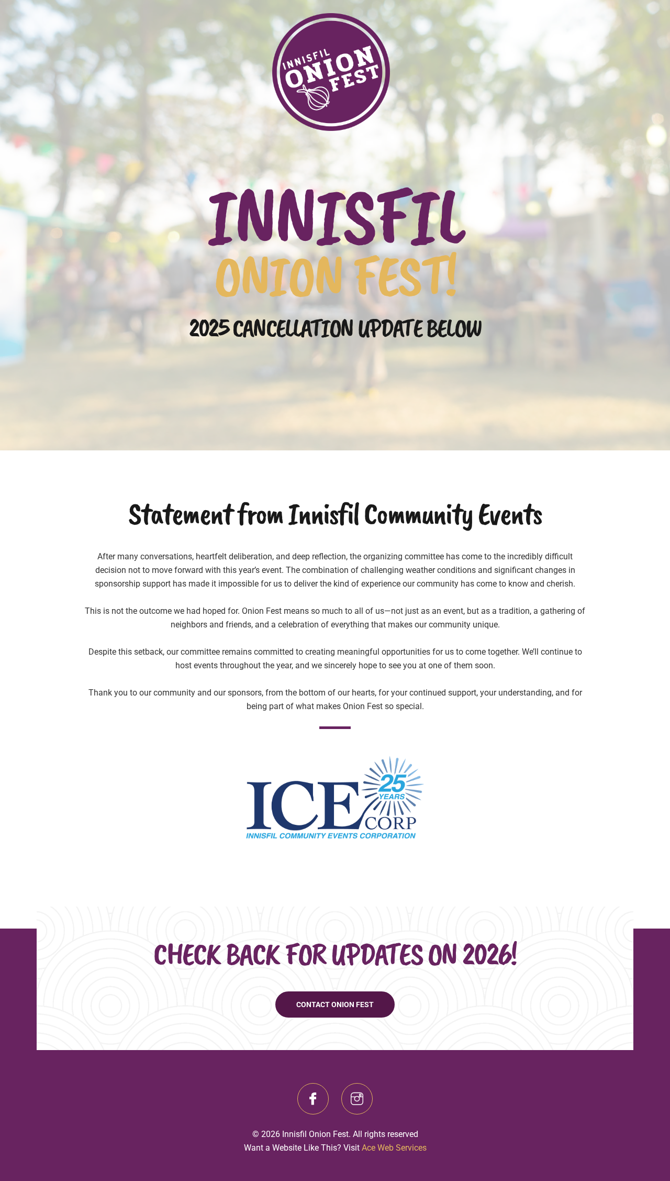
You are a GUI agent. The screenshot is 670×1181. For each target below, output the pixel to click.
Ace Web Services (394, 1148)
